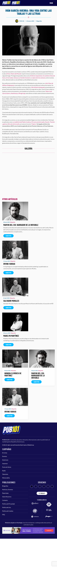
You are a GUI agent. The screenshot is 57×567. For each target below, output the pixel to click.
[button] (52, 3)
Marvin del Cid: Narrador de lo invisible (20, 224)
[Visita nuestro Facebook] (39, 486)
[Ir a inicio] (11, 434)
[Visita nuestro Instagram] (43, 486)
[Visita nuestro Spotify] (48, 486)
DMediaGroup (30, 445)
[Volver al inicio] (11, 3)
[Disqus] (28, 176)
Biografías (39, 21)
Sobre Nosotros (6, 497)
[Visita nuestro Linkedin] (52, 486)
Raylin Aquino (23, 445)
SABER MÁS (8, 236)
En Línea (4, 453)
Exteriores (5, 460)
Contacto (5, 500)
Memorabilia (6, 478)
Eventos (4, 456)
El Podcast (42, 493)
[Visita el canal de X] (35, 486)
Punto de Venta (6, 467)
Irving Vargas (9, 263)
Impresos (5, 463)
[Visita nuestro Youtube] (31, 486)
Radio (4, 470)
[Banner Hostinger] (28, 530)
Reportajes (5, 493)
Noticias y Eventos (7, 489)
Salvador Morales (11, 300)
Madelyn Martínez (11, 335)
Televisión (5, 474)
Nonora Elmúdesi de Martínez (12, 374)
